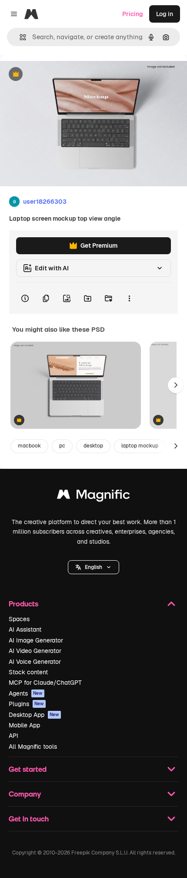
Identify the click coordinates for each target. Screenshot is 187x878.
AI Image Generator (36, 640)
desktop (93, 445)
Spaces (19, 619)
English (93, 567)
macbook (29, 445)
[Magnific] (93, 496)
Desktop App (34, 715)
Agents (26, 693)
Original (55, 75)
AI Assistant (25, 629)
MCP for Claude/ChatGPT (45, 682)
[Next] (176, 385)
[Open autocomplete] (19, 37)
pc (62, 445)
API (13, 736)
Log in (164, 14)
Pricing (132, 14)
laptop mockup (139, 445)
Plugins (26, 704)
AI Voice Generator (35, 662)
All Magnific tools (33, 746)
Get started (28, 769)
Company (25, 793)
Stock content (28, 672)
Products (23, 603)
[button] (93, 567)
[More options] (129, 298)
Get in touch (29, 818)
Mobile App (24, 725)
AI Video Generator (35, 651)
